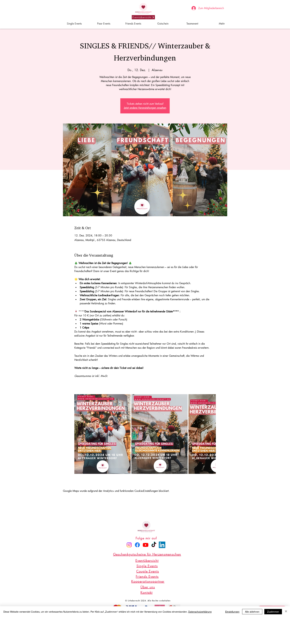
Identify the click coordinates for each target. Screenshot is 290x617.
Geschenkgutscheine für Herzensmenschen (147, 554)
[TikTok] (154, 545)
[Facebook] (137, 545)
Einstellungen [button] (232, 611)
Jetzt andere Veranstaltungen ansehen (145, 108)
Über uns (147, 587)
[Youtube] (145, 545)
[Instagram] (129, 545)
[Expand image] (102, 434)
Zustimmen (273, 611)
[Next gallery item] (212, 434)
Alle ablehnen (252, 611)
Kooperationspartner (147, 581)
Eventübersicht (147, 560)
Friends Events (147, 576)
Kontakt (146, 592)
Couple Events (147, 571)
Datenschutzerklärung (200, 611)
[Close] (286, 611)
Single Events (147, 566)
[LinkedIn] (162, 545)
